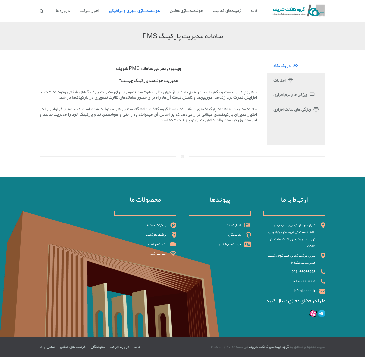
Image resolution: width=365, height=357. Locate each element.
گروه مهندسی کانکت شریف (268, 347)
